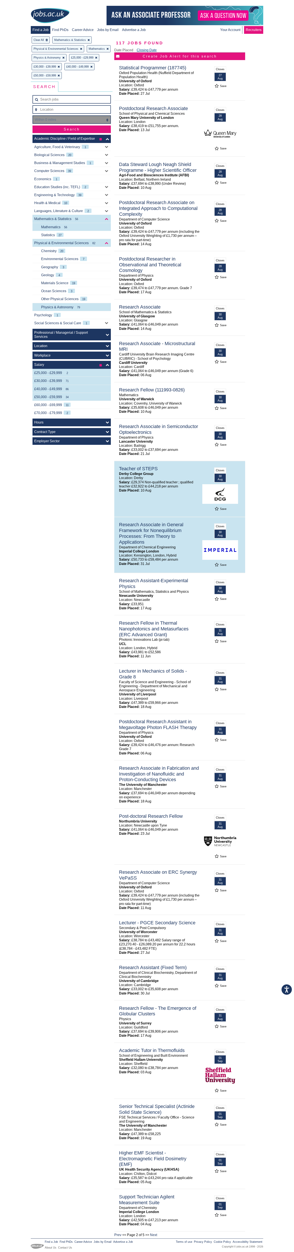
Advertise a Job (134, 30)
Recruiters (254, 30)
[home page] (50, 16)
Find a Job (40, 30)
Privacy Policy (203, 1241)
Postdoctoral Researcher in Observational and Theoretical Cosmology (150, 264)
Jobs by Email (108, 30)
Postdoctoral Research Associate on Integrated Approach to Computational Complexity (158, 208)
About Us (50, 1247)
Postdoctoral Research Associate (153, 108)
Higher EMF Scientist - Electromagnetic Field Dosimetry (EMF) (152, 1158)
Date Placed (123, 50)
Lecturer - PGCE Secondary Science (157, 922)
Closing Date (147, 50)
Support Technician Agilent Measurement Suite (146, 1199)
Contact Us (65, 1247)
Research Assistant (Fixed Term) (153, 967)
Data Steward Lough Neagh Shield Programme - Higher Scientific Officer (158, 167)
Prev (117, 1235)
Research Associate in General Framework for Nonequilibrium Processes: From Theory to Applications (151, 533)
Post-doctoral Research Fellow (151, 816)
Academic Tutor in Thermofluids (152, 1050)
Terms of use (184, 1241)
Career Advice (83, 30)
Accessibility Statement (247, 1241)
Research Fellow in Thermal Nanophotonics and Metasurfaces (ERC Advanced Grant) (154, 628)
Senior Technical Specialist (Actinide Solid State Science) (157, 1109)
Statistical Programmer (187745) (152, 67)
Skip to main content (17, 4)
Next (153, 1235)
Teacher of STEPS (138, 468)
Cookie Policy (222, 1241)
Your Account (230, 30)
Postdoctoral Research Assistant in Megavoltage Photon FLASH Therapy (158, 724)
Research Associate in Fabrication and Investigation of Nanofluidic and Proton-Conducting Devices (159, 773)
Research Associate (140, 307)
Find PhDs (60, 30)
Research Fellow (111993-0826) (152, 390)
